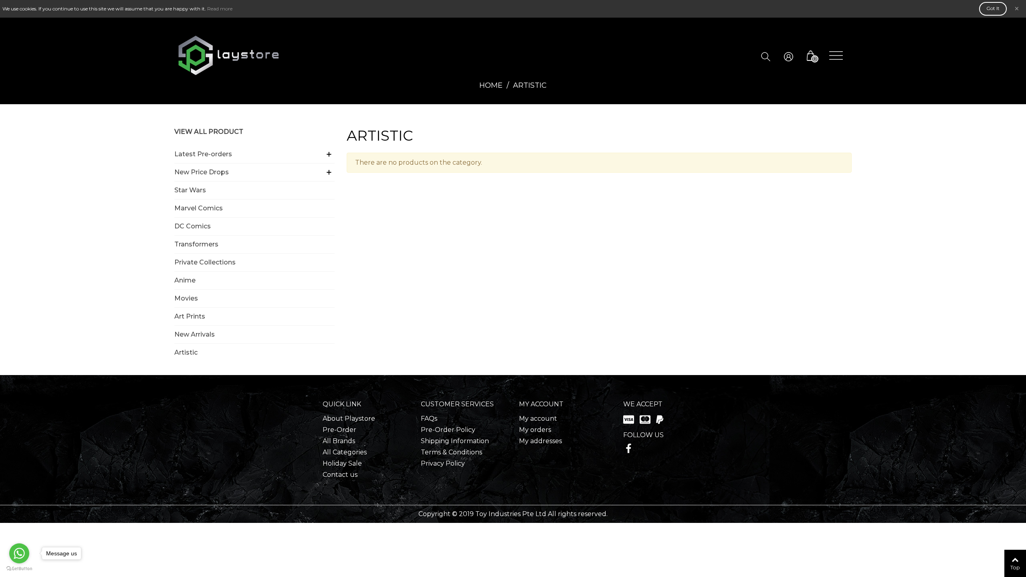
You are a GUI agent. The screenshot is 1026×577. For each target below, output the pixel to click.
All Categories (345, 452)
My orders (535, 430)
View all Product (208, 131)
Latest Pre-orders (203, 154)
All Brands (339, 441)
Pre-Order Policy (448, 430)
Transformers (196, 244)
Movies (186, 298)
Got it (993, 8)
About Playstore (349, 418)
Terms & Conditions (451, 452)
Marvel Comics (198, 208)
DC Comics (192, 226)
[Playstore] (228, 55)
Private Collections (205, 262)
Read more (219, 9)
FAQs (429, 418)
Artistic (186, 352)
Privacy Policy (443, 463)
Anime (185, 280)
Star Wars (190, 190)
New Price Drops (201, 172)
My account (538, 418)
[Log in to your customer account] (794, 56)
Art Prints (189, 316)
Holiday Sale (342, 463)
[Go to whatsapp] (19, 553)
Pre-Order (339, 430)
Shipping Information (455, 441)
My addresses (540, 441)
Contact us (340, 474)
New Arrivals (194, 334)
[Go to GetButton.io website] (19, 568)
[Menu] (836, 55)
